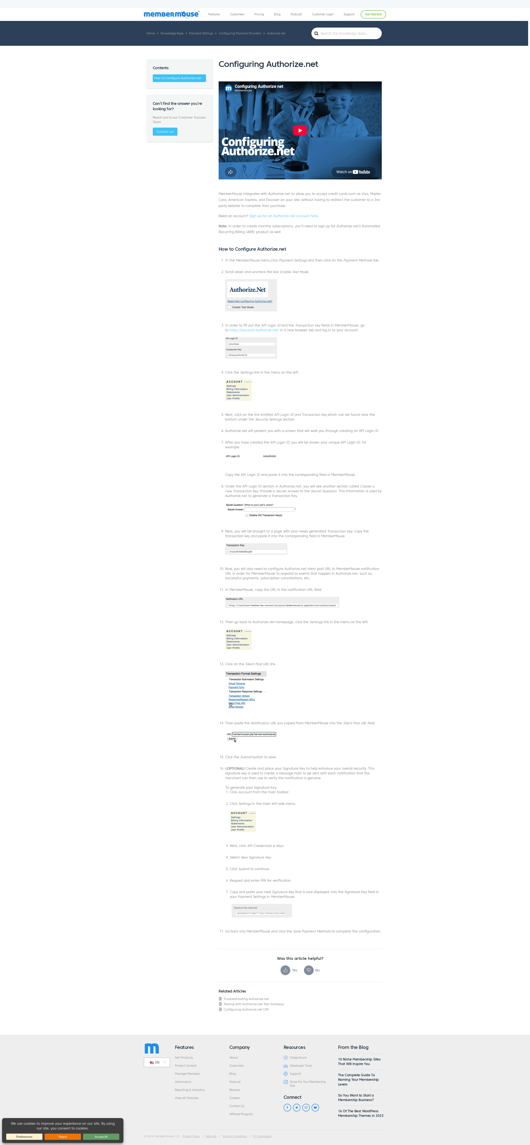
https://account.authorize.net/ (254, 330)
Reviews (234, 1090)
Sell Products (184, 1057)
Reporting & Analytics (190, 1090)
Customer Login (323, 14)
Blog (277, 14)
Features (214, 14)
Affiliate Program (241, 1114)
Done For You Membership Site (308, 1084)
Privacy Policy (191, 1136)
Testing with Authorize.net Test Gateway (254, 1004)
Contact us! (165, 132)
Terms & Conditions (234, 1136)
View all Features (186, 1098)
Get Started (373, 14)
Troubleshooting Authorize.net (246, 999)
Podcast (296, 14)
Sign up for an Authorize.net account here (283, 216)
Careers (234, 1098)
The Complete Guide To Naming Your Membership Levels (358, 1079)
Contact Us (236, 1106)
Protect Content (185, 1066)
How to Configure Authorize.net (177, 78)
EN (156, 1062)
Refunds (211, 1136)
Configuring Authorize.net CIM (246, 1009)
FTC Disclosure (262, 1136)
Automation (183, 1082)
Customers (237, 14)
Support (349, 14)
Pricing (259, 14)
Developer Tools (301, 1066)
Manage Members (187, 1074)
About (233, 1057)
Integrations (298, 1057)
